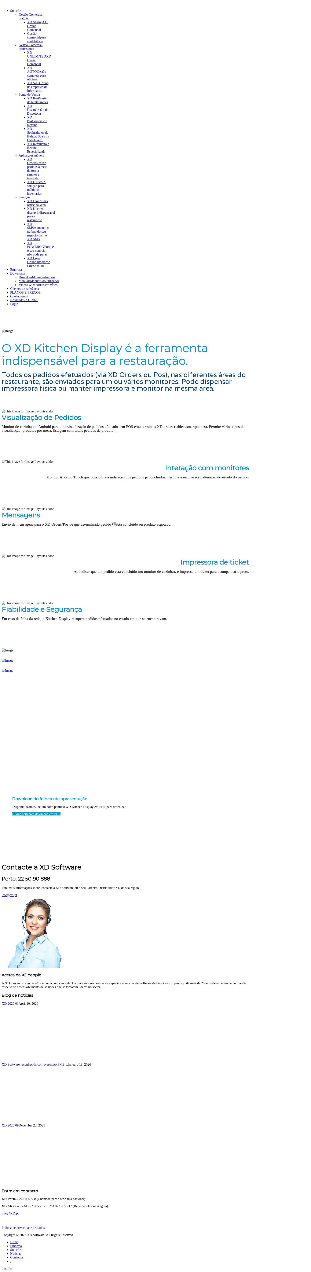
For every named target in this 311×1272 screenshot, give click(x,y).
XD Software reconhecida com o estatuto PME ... (35, 1064)
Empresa (16, 1246)
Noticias (15, 1253)
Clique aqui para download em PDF (36, 814)
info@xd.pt (9, 895)
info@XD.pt (10, 1213)
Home (14, 1242)
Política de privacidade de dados (23, 1227)
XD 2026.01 (10, 1003)
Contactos (16, 1257)
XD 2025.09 (10, 1125)
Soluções (16, 1249)
